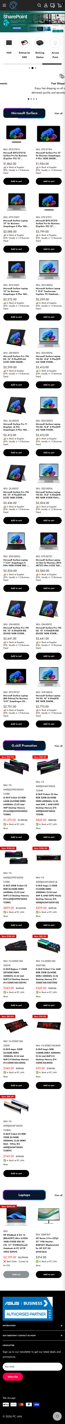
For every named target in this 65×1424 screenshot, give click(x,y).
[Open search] (39, 5)
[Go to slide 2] (32, 68)
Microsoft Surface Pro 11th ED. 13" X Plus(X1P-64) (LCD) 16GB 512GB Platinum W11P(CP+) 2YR (16, 495)
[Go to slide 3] (35, 68)
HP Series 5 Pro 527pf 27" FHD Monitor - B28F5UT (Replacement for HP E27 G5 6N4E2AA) (47, 1245)
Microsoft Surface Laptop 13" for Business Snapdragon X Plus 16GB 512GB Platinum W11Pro (15, 291)
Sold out (16, 1274)
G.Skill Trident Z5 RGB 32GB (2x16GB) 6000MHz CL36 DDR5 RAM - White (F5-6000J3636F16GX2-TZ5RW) (14, 1142)
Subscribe (13, 1376)
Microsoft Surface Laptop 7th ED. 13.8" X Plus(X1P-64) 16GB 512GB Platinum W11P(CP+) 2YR (48, 359)
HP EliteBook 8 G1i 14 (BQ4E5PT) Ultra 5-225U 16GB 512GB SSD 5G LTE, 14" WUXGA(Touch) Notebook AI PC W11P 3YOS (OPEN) (15, 1243)
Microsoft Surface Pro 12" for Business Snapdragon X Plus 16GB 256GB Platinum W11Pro (48, 156)
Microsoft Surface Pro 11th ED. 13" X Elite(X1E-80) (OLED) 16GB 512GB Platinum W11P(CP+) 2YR (48, 630)
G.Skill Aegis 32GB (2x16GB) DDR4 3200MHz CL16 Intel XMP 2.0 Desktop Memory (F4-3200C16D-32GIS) (16, 1056)
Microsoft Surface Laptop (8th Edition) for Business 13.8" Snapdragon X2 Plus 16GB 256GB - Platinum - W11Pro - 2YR (15, 698)
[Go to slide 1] (29, 68)
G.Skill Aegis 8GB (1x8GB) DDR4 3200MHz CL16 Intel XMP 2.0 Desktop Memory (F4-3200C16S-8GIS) (48, 1056)
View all (58, 113)
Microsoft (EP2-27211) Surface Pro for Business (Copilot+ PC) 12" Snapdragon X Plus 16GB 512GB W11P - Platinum (48, 223)
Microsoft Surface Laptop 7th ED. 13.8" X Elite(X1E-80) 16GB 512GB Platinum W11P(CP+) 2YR (49, 495)
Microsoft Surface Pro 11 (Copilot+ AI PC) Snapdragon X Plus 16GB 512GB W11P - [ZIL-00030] (15, 427)
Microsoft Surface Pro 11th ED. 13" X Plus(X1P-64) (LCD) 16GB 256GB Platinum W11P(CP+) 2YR (16, 359)
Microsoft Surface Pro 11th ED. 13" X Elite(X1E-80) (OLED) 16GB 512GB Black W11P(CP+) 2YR (16, 630)
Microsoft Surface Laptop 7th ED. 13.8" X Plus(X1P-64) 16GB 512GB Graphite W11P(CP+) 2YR (48, 427)
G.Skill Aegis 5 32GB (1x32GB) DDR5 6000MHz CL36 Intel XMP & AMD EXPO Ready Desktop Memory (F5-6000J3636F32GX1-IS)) (48, 894)
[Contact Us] (52, 5)
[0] (60, 5)
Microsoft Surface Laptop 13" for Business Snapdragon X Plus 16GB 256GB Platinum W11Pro (15, 223)
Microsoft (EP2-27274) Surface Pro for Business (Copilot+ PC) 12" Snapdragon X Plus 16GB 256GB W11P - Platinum (15, 156)
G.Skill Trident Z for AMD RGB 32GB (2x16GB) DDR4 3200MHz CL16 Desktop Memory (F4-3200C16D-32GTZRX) (48, 976)
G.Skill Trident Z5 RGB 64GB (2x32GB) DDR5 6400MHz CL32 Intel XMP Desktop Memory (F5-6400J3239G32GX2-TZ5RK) (15, 806)
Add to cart (16, 181)
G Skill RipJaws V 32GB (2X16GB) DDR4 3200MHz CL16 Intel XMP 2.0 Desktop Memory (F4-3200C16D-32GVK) (16, 976)
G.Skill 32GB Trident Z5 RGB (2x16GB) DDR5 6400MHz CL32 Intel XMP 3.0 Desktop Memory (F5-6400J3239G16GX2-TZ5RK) (16, 894)
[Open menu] (4, 5)
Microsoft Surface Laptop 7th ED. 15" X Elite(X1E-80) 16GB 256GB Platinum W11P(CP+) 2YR (48, 698)
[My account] (46, 5)
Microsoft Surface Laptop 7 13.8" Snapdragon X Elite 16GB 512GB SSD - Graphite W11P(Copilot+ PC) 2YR (15, 563)
